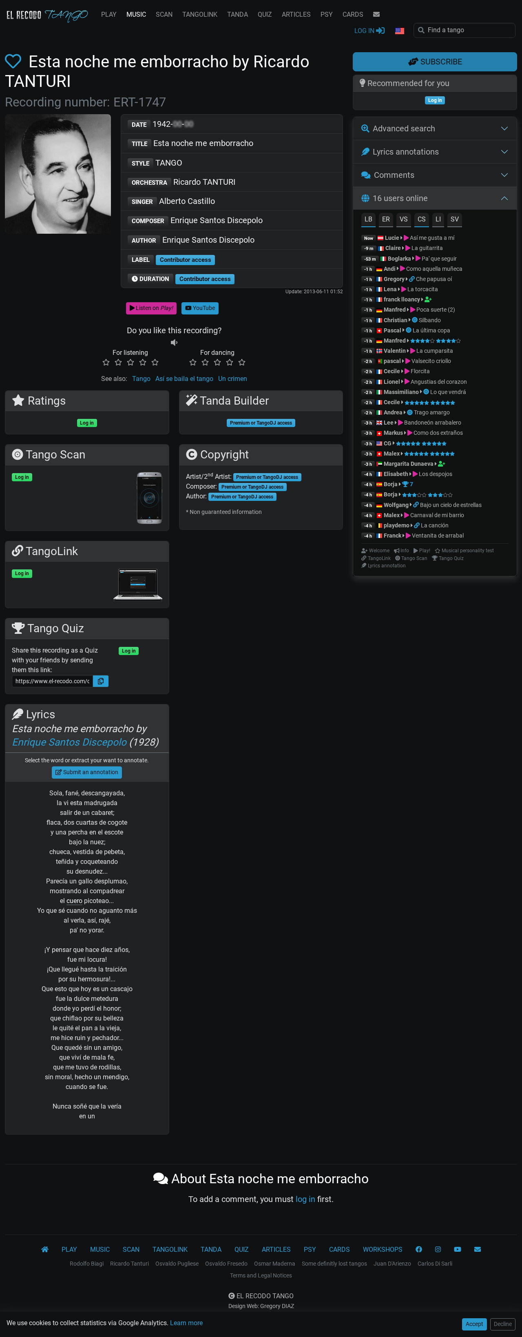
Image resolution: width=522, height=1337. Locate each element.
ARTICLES (296, 14)
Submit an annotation (90, 772)
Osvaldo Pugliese (177, 1263)
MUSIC (136, 14)
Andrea (393, 412)
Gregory (394, 279)
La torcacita (422, 289)
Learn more (186, 1323)
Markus (393, 432)
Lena (390, 289)
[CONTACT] (376, 15)
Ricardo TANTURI (183, 182)
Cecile (392, 371)
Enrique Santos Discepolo (197, 220)
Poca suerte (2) (435, 309)
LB (368, 219)
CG (388, 443)
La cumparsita (434, 351)
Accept (474, 1324)
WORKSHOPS (383, 1249)
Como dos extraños (437, 432)
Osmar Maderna (274, 1263)
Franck (392, 535)
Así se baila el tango (184, 379)
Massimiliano (401, 392)
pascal (392, 361)
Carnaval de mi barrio (436, 515)
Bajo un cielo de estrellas (451, 505)
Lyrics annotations (406, 152)
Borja (391, 484)
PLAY (109, 14)
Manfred (395, 309)
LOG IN (365, 31)
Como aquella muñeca (433, 269)
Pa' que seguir (438, 258)
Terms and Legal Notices (261, 1275)
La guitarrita (426, 248)
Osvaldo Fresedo (226, 1263)
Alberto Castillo (173, 201)
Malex (392, 453)
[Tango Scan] (415, 320)
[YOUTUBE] (457, 1250)
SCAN (164, 14)
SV (455, 219)
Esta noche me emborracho (192, 143)
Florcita (419, 371)
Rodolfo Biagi (87, 1263)
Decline (503, 1324)
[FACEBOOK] (419, 1250)
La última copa (431, 330)
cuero (74, 901)
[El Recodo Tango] (45, 1250)
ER (386, 219)
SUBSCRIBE (440, 61)
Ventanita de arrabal (437, 535)
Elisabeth (396, 474)
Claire (393, 248)
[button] (399, 31)
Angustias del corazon (438, 382)
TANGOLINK (199, 14)
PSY (327, 14)
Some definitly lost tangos (334, 1263)
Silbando (430, 320)
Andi (390, 269)
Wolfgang (396, 505)
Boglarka (399, 258)
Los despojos (435, 474)
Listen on (154, 308)
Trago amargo (432, 412)
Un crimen (232, 379)
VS (404, 219)
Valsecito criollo (430, 361)
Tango (141, 379)
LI (438, 219)
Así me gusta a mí (431, 238)
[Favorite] (14, 61)
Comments (394, 175)
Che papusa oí (434, 279)
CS (422, 219)
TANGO (157, 163)
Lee (389, 422)
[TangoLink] (412, 279)
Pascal (392, 330)
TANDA (237, 14)
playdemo (396, 525)
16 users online (400, 198)
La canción (435, 525)
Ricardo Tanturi (129, 1263)
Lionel (392, 382)
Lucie (392, 238)
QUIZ (265, 14)
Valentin (395, 351)
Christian (395, 320)
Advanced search (404, 128)
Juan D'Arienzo (392, 1263)
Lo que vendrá (448, 392)
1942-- (162, 124)
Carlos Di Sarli (435, 1263)
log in (305, 1199)
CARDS (353, 14)
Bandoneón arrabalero (432, 422)
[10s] (174, 343)
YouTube (203, 308)
